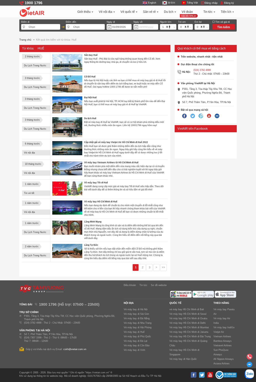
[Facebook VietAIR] (184, 116)
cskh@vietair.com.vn (74, 349)
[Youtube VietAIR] (209, 116)
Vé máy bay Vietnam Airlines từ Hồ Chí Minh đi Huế (111, 162)
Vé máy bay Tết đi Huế (96, 182)
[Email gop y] (217, 116)
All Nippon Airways (223, 359)
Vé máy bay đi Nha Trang (137, 322)
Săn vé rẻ (149, 11)
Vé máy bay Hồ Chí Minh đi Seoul (187, 313)
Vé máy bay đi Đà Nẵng (137, 318)
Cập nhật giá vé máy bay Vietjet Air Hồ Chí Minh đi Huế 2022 (116, 142)
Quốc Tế (175, 302)
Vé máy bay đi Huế (134, 332)
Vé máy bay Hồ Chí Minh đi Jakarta (188, 332)
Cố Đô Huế (90, 76)
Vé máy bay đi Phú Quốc (137, 336)
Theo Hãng (221, 302)
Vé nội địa (106, 11)
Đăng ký (229, 2)
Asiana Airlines (221, 363)
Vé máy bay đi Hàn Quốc (183, 359)
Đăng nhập (211, 2)
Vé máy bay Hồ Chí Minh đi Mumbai (189, 327)
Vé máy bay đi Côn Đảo (137, 345)
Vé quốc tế (128, 11)
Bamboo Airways (222, 341)
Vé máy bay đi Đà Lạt (135, 341)
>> (163, 267)
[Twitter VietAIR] (192, 116)
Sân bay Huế (91, 55)
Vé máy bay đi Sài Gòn (136, 313)
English (152, 2)
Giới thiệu (84, 11)
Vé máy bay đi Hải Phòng (137, 327)
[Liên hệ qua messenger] (249, 366)
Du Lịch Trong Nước (35, 65)
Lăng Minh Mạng (92, 221)
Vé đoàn (187, 11)
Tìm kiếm (223, 27)
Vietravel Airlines (222, 345)
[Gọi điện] (249, 358)
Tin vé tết (29, 193)
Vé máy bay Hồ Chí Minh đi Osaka (188, 318)
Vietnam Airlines (222, 336)
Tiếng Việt (192, 2)
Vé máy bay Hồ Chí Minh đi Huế (100, 201)
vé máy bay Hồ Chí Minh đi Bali (186, 309)
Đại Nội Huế (90, 97)
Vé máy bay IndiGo (223, 327)
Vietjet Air (218, 332)
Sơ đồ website (159, 285)
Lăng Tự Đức (91, 245)
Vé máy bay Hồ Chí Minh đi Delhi (187, 322)
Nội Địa (129, 302)
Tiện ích (226, 11)
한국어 (171, 2)
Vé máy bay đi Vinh (134, 350)
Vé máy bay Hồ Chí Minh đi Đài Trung (190, 336)
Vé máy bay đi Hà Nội (135, 309)
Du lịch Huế (90, 118)
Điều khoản (130, 285)
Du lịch (169, 11)
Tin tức (208, 11)
